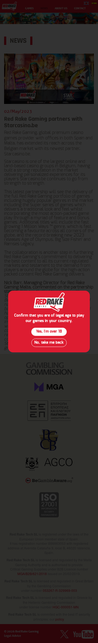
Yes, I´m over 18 (49, 331)
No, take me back (49, 343)
